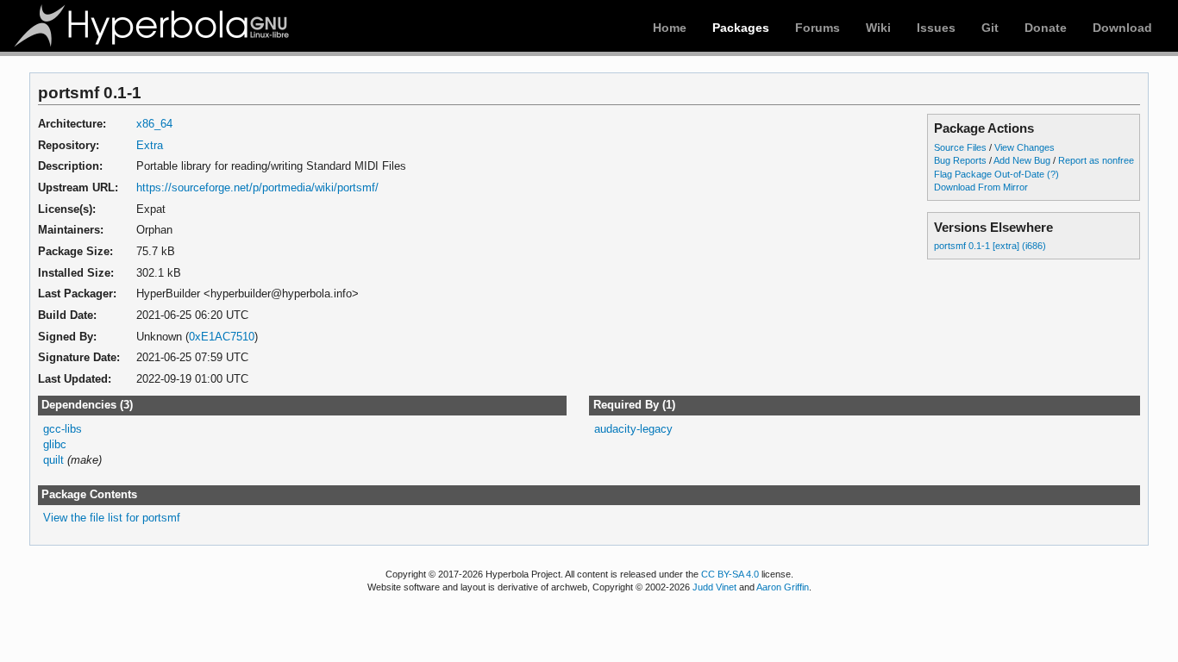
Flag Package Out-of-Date (989, 174)
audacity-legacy (633, 428)
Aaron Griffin (782, 587)
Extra (149, 145)
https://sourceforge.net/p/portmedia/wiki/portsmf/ (257, 187)
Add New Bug (1021, 160)
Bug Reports (960, 160)
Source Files (960, 147)
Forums (817, 27)
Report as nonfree (1096, 160)
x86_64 (154, 123)
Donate (1045, 27)
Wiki (878, 27)
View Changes (1024, 147)
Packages (740, 27)
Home (669, 27)
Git (990, 27)
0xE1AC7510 (221, 336)
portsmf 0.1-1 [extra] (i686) (990, 245)
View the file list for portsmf (111, 517)
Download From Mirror (981, 187)
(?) (1053, 174)
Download (1122, 27)
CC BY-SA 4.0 (730, 574)
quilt (53, 459)
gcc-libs (62, 428)
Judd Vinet (714, 587)
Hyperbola (152, 25)
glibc (54, 444)
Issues (936, 27)
